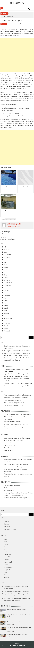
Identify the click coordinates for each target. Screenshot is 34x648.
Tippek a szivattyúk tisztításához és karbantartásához (17, 395)
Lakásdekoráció (8, 282)
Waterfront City (8, 443)
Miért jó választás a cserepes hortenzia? (14, 402)
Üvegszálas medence (5, 233)
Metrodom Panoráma (9, 445)
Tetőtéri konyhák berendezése (13, 622)
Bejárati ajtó (7, 249)
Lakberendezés (7, 293)
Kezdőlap (6, 521)
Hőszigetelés (7, 265)
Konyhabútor (7, 280)
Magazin (6, 298)
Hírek (5, 262)
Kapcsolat (6, 524)
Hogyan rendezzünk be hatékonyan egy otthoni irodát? (17, 464)
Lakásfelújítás (7, 285)
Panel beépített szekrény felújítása (12, 421)
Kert (5, 272)
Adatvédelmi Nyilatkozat (10, 529)
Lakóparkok (7, 295)
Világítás (6, 328)
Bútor (5, 252)
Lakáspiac (6, 290)
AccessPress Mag (21, 645)
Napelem (6, 305)
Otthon (6, 310)
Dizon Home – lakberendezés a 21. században (17, 634)
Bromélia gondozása (9, 490)
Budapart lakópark (9, 448)
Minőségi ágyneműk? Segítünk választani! (16, 609)
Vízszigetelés (7, 331)
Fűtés (5, 260)
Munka (5, 303)
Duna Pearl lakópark (9, 450)
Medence (9, 16)
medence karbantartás (10, 219)
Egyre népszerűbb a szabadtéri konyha (13, 405)
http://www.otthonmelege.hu (14, 226)
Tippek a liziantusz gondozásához (12, 400)
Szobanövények (8, 318)
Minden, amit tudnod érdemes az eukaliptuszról (16, 397)
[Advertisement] (17, 55)
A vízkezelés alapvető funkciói (7, 239)
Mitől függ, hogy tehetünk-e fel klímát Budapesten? (16, 351)
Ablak (5, 247)
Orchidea (6, 488)
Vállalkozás (7, 323)
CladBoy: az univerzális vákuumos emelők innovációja (17, 414)
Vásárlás (6, 326)
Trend (5, 321)
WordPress (9, 645)
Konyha (6, 277)
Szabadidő (6, 313)
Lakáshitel (6, 288)
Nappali (6, 308)
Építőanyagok (7, 254)
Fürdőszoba (7, 257)
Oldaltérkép (7, 526)
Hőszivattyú (7, 267)
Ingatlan (6, 270)
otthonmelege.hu (12, 24)
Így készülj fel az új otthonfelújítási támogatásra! (16, 424)
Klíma (5, 275)
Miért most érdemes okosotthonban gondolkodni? (16, 386)
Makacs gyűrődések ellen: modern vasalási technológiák (18, 383)
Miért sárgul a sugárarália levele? (12, 485)
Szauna (6, 316)
